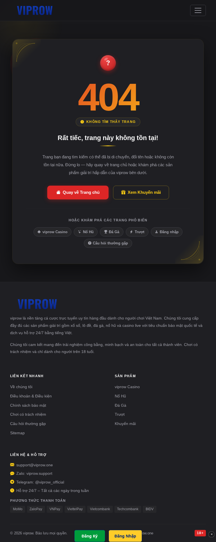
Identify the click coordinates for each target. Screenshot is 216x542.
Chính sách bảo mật (28, 405)
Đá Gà (114, 232)
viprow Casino (55, 232)
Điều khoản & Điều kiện (31, 396)
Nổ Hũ (88, 232)
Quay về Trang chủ (81, 192)
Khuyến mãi (125, 423)
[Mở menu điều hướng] (198, 10)
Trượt (139, 232)
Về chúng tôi (21, 386)
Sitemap (17, 433)
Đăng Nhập (125, 536)
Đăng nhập (169, 232)
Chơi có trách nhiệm (28, 414)
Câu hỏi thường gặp (110, 243)
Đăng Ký (90, 536)
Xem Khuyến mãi (144, 192)
